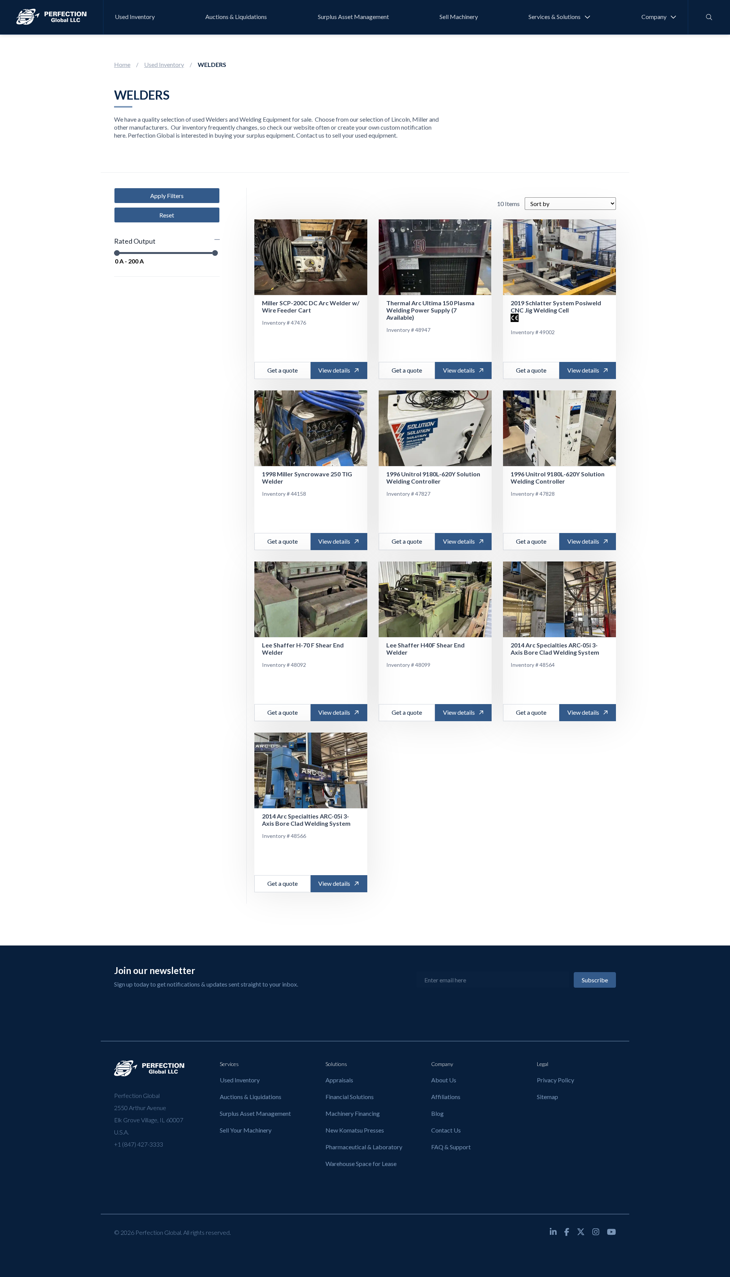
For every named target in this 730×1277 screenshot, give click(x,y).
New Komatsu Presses (354, 1130)
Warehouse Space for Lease (361, 1163)
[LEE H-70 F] (310, 600)
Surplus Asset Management (353, 16)
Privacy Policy (555, 1079)
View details (334, 370)
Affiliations (445, 1096)
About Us (443, 1079)
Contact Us (446, 1130)
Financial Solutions (349, 1096)
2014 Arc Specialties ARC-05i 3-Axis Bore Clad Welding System (555, 648)
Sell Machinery (459, 16)
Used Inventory (135, 16)
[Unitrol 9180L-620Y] (435, 428)
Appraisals (339, 1079)
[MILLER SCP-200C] (310, 257)
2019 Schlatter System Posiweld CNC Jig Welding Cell (556, 306)
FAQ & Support (451, 1146)
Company (654, 16)
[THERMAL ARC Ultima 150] (435, 257)
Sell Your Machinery (245, 1130)
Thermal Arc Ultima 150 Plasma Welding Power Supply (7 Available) (430, 310)
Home (122, 64)
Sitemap (547, 1096)
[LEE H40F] (435, 600)
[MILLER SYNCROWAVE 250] (310, 428)
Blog (437, 1113)
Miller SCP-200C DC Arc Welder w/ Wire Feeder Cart (310, 306)
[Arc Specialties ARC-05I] (559, 600)
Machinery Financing (352, 1113)
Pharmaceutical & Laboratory (363, 1146)
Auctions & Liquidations (236, 16)
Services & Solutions (554, 16)
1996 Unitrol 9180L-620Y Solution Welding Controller (433, 477)
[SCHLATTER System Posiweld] (559, 257)
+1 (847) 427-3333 (138, 1144)
